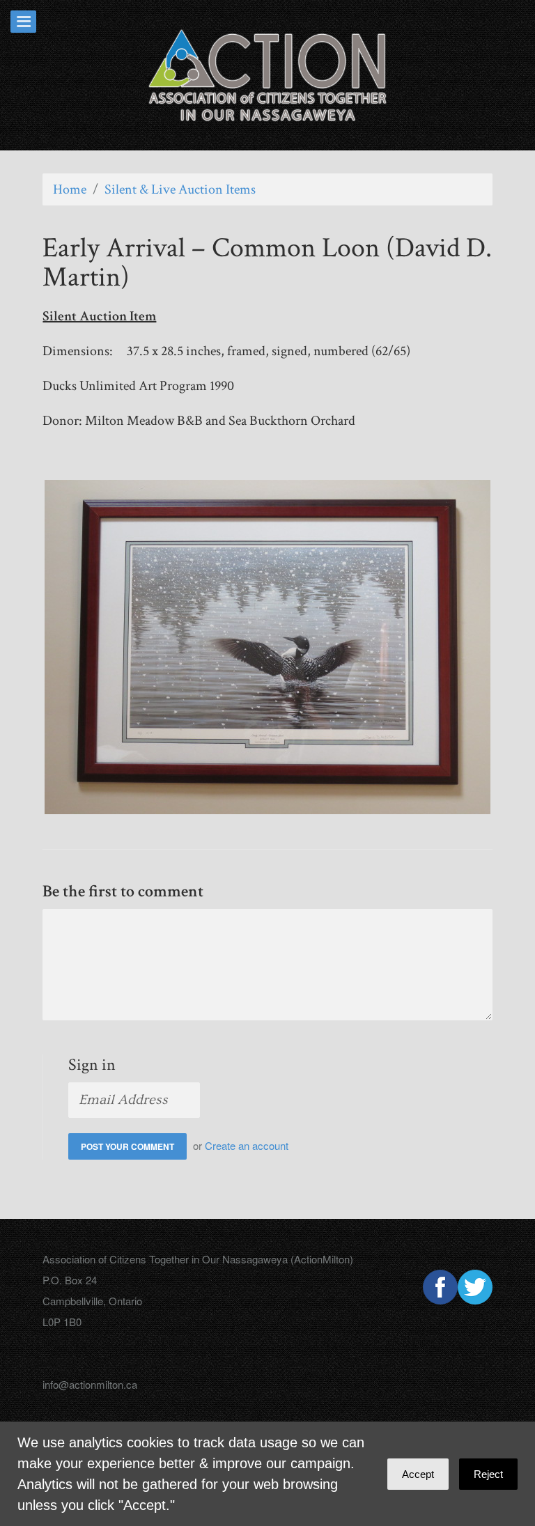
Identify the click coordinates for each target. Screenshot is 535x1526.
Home (69, 189)
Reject (488, 1474)
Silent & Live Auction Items (180, 189)
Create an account (246, 1145)
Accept (418, 1474)
